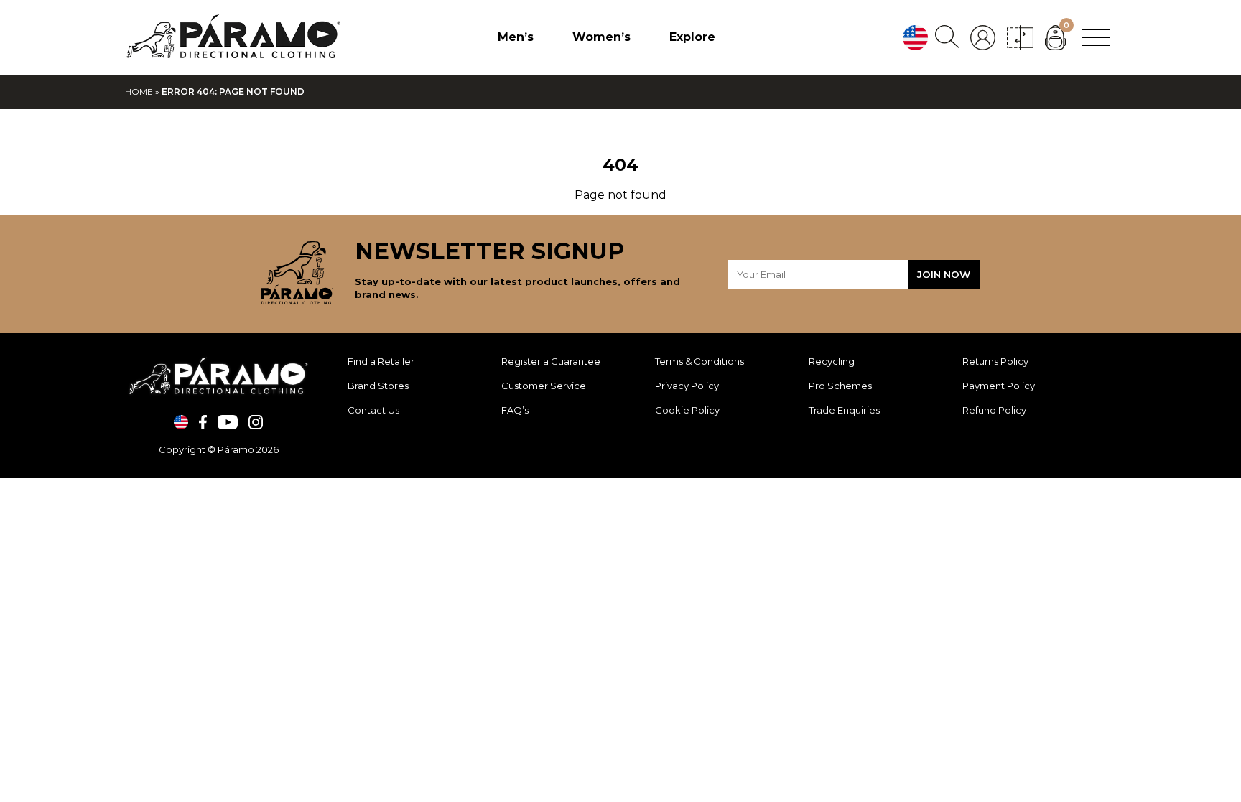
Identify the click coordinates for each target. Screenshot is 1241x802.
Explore (692, 37)
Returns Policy (995, 361)
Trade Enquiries (844, 410)
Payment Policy (998, 385)
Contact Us (373, 410)
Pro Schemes (840, 385)
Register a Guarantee (550, 361)
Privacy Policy (687, 385)
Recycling (832, 361)
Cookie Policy (687, 410)
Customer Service (543, 385)
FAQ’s (515, 410)
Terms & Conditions (699, 361)
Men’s (516, 37)
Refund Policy (994, 410)
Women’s (601, 37)
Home (139, 91)
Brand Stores (378, 385)
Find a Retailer (381, 361)
